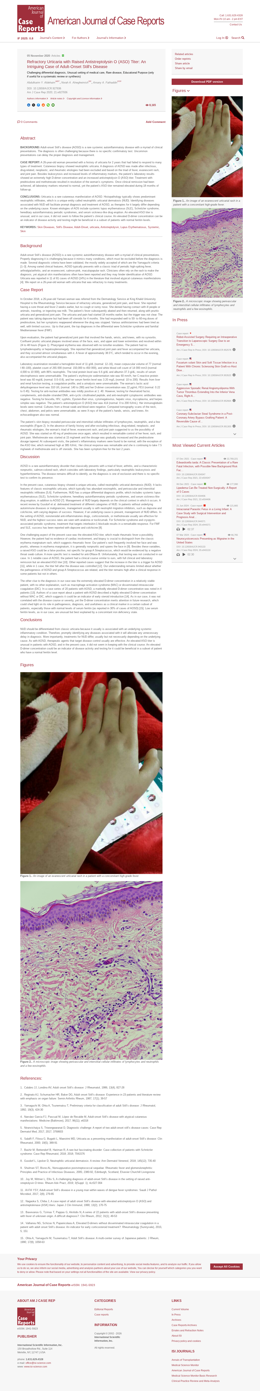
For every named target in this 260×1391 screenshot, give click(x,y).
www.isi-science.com (35, 1366)
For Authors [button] (80, 37)
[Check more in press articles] (234, 434)
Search (236, 37)
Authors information (37, 98)
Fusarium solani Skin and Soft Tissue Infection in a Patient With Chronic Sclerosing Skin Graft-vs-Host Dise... (207, 366)
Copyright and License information (84, 98)
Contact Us (236, 24)
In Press (176, 1314)
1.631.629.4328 (234, 15)
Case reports (101, 1314)
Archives (176, 1320)
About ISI (177, 1335)
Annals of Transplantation (186, 1360)
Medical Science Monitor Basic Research (194, 1375)
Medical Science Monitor (185, 1365)
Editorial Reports (103, 1309)
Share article (182, 63)
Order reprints (183, 58)
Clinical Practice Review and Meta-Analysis (196, 1381)
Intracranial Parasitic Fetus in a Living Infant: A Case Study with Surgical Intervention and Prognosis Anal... (204, 513)
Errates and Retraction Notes (188, 1330)
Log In (220, 37)
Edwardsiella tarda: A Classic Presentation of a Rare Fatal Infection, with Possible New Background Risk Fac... (207, 466)
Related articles (184, 54)
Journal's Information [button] (110, 37)
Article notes (56, 98)
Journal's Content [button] (51, 37)
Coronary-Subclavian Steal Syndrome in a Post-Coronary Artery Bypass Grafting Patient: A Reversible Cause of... (205, 417)
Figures (179, 90)
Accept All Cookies (226, 1266)
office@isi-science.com (38, 1363)
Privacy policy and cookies (186, 1341)
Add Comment (156, 121)
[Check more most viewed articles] (234, 559)
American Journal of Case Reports (191, 1370)
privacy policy (147, 1272)
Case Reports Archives (184, 1325)
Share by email (184, 68)
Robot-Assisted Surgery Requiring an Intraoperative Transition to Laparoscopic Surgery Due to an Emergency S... (207, 340)
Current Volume (180, 1309)
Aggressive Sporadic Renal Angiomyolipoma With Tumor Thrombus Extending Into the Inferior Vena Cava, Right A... (206, 392)
